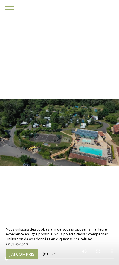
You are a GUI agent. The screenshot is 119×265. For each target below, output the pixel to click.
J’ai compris (22, 254)
